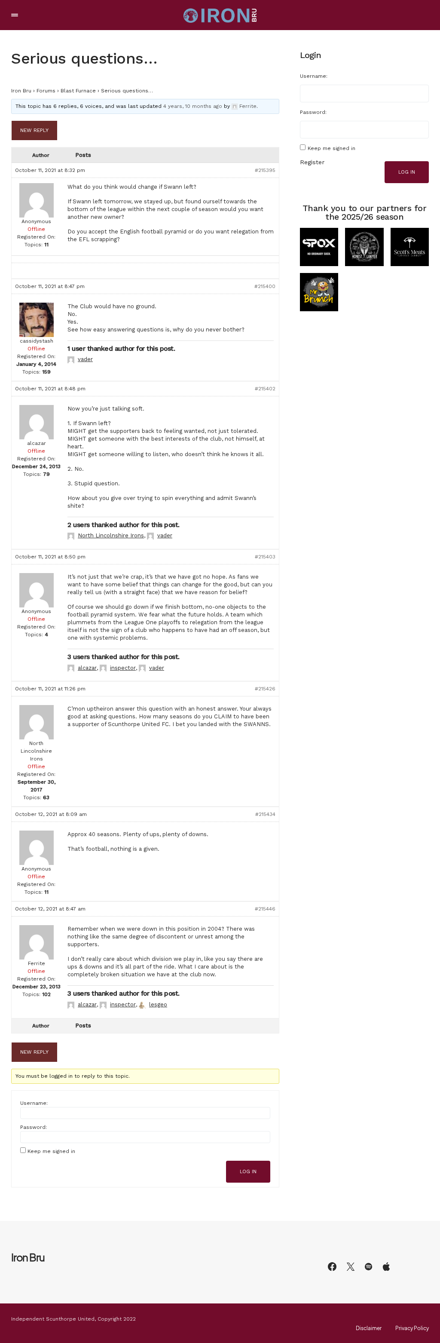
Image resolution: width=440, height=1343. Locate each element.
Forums (46, 91)
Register (312, 162)
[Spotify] (368, 1266)
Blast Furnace (78, 91)
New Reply (34, 130)
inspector (123, 668)
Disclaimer (369, 1328)
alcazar (87, 668)
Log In (248, 1171)
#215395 (265, 170)
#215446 (265, 909)
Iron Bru (21, 91)
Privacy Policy (412, 1328)
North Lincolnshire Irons (111, 535)
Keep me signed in (51, 1151)
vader (85, 359)
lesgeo (158, 1004)
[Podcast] (386, 1266)
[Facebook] (332, 1266)
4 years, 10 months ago (192, 106)
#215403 (265, 557)
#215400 (264, 286)
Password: (33, 1127)
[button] (14, 15)
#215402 (265, 389)
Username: (34, 1103)
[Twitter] (350, 1266)
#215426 (265, 689)
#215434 (265, 814)
